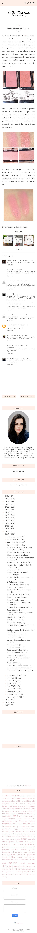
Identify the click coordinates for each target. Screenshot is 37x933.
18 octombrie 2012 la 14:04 (20, 269)
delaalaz (12, 814)
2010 (7, 702)
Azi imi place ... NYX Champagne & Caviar (20, 631)
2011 (7, 700)
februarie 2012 (13, 694)
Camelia (9, 294)
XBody (4, 877)
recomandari (24, 859)
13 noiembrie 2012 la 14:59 (19, 345)
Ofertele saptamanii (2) (16, 635)
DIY (14, 816)
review (18, 25)
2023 (7, 504)
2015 (7, 526)
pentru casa (13, 847)
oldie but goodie (29, 842)
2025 (7, 499)
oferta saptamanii (9, 841)
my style (10, 839)
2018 (7, 518)
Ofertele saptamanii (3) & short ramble (20, 613)
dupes (4, 819)
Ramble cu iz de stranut (17, 597)
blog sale (31, 801)
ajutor (14, 798)
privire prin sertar (19, 852)
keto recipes (16, 836)
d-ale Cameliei (26, 808)
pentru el (21, 847)
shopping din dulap (22, 866)
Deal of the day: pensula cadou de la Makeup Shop (19, 548)
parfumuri (30, 844)
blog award (22, 801)
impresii (18, 831)
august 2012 (12, 678)
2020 (7, 512)
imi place (10, 831)
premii (15, 849)
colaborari (10, 808)
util (33, 871)
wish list (25, 874)
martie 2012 (12, 691)
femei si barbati (27, 821)
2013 (7, 531)
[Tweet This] (19, 249)
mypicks (17, 839)
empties (11, 818)
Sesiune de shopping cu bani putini (18, 641)
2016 (7, 523)
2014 (7, 528)
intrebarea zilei (8, 834)
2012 (7, 534)
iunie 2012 (12, 683)
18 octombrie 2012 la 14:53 (19, 281)
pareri (20, 844)
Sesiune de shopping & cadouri (19, 607)
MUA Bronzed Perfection (17, 650)
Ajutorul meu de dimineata (18, 555)
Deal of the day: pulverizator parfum (18, 591)
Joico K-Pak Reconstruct (17, 600)
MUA (26, 35)
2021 (7, 509)
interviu (32, 831)
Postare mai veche (27, 396)
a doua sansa (30, 796)
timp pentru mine (8, 872)
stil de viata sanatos (23, 869)
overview (6, 844)
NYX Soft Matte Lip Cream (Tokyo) (18, 659)
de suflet (16, 811)
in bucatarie (25, 831)
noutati (31, 838)
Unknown (10, 325)
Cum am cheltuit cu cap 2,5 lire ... (20, 671)
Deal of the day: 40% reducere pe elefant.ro (20, 578)
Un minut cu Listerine (16, 570)
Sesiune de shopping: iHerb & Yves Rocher (19, 566)
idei (3, 831)
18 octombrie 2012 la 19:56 (20, 325)
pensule (5, 847)
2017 (7, 520)
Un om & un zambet (15, 637)
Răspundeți (10, 264)
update (28, 871)
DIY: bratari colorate (15, 620)
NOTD (24, 839)
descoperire (21, 813)
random (20, 857)
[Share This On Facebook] (16, 249)
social (33, 866)
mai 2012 (11, 686)
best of (15, 801)
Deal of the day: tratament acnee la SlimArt (20, 558)
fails (15, 821)
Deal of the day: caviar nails (18, 552)
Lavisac (9, 281)
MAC (29, 836)
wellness (18, 874)
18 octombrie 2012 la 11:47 (25, 260)
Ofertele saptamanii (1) (16, 655)
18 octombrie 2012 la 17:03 (22, 294)
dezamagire (7, 816)
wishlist (32, 874)
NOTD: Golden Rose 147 (17, 652)
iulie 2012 (11, 680)
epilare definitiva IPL (26, 819)
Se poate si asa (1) (14, 645)
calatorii (14, 803)
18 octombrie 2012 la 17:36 (19, 314)
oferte (20, 841)
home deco (30, 829)
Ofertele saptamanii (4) (16, 587)
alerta (19, 798)
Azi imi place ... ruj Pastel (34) (19, 562)
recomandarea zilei (10, 859)
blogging (5, 803)
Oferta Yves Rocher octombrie (19, 665)
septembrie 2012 (14, 675)
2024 (7, 501)
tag (33, 869)
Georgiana (10, 335)
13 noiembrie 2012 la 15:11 (22, 358)
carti (10, 806)
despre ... (31, 813)
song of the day (8, 869)
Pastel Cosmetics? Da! (16, 617)
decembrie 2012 (14, 537)
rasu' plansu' (29, 857)
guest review (7, 829)
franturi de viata (10, 823)
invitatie (17, 834)
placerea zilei (30, 847)
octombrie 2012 (14, 542)
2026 (7, 496)
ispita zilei (25, 834)
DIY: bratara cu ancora (16, 582)
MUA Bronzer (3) (14, 662)
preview (23, 849)
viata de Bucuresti (8, 874)
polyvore (5, 849)
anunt (9, 801)
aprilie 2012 (12, 689)
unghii (22, 871)
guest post (30, 826)
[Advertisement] (18, 767)
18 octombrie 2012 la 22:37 (21, 335)
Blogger (28, 785)
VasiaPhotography (12, 260)
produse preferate (16, 854)
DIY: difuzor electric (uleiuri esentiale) (18, 603)
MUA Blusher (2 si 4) (15, 610)
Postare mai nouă (9, 396)
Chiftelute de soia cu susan (18, 584)
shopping (7, 866)
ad (11, 798)
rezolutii (22, 863)
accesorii (5, 798)
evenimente (7, 821)
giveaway (21, 826)
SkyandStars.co (18, 930)
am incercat (27, 798)
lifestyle (23, 836)
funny (20, 824)
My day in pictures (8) (16, 622)
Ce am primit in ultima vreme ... (20, 668)
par (14, 844)
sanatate (31, 863)
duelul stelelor (29, 816)
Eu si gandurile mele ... (16, 545)
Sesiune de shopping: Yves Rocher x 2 (21, 626)
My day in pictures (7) (16, 647)
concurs (17, 808)
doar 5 (19, 816)
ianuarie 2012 (13, 697)
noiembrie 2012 (14, 539)
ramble (12, 857)
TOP (17, 872)
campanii (22, 803)
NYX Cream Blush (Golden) (18, 594)
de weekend (24, 811)
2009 (7, 705)
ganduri (26, 823)
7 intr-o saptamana (13, 795)
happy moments (20, 829)
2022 (7, 507)
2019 (7, 515)
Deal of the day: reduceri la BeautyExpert (18, 573)
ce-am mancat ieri (20, 806)
